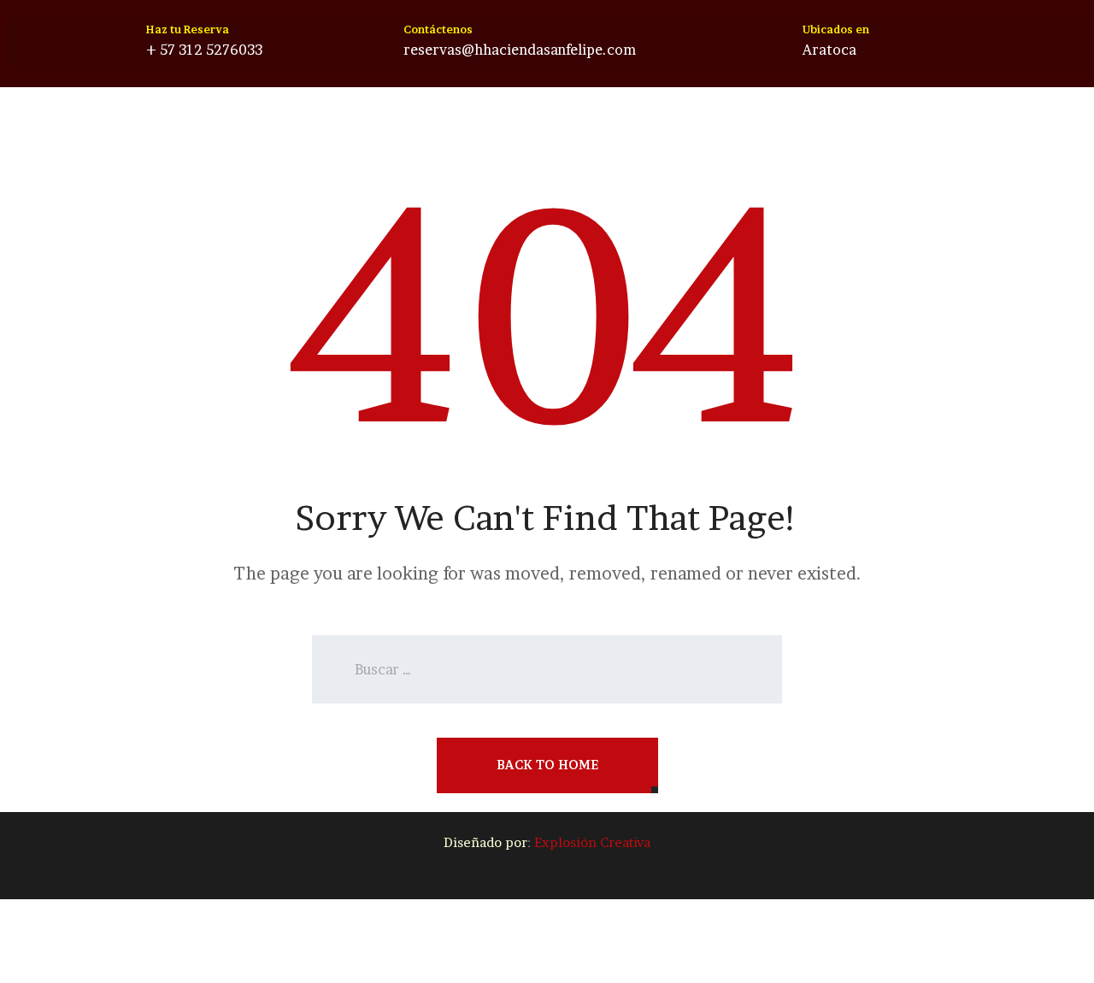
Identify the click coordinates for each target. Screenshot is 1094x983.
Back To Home (547, 764)
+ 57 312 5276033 (204, 49)
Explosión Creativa (592, 842)
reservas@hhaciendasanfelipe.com (519, 49)
